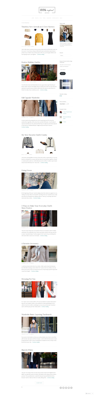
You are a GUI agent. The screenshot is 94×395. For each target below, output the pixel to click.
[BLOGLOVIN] (71, 388)
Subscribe (62, 73)
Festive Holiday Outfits (31, 62)
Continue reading (40, 54)
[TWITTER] (63, 388)
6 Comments (31, 298)
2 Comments (31, 227)
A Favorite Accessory (30, 243)
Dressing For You (28, 279)
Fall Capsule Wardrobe (31, 98)
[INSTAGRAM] (68, 388)
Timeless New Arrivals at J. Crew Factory (38, 27)
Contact (64, 121)
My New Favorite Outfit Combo (34, 135)
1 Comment (30, 154)
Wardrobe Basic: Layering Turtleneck (37, 314)
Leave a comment (30, 46)
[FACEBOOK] (60, 388)
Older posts (39, 382)
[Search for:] (65, 55)
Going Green (27, 170)
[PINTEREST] (66, 388)
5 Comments (31, 263)
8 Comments (31, 334)
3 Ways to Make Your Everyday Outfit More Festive (37, 207)
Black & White (27, 350)
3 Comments (31, 117)
